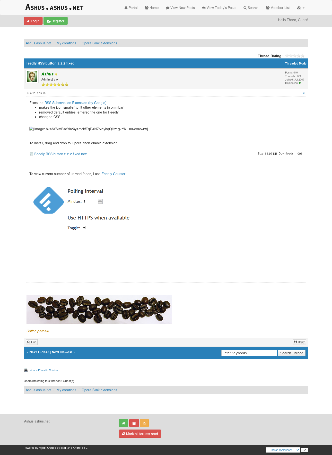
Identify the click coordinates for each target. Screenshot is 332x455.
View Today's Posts (221, 7)
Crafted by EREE (57, 447)
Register (57, 20)
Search (253, 7)
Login (34, 20)
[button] (300, 7)
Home (154, 7)
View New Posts (182, 7)
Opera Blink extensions (99, 43)
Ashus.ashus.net (38, 43)
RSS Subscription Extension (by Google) (75, 102)
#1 (304, 93)
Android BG (80, 447)
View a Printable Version (44, 370)
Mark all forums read (141, 433)
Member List (280, 7)
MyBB (42, 447)
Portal (133, 7)
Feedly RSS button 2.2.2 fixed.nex (60, 154)
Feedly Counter (113, 173)
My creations (66, 43)
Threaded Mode (295, 63)
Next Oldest (39, 351)
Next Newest (62, 351)
